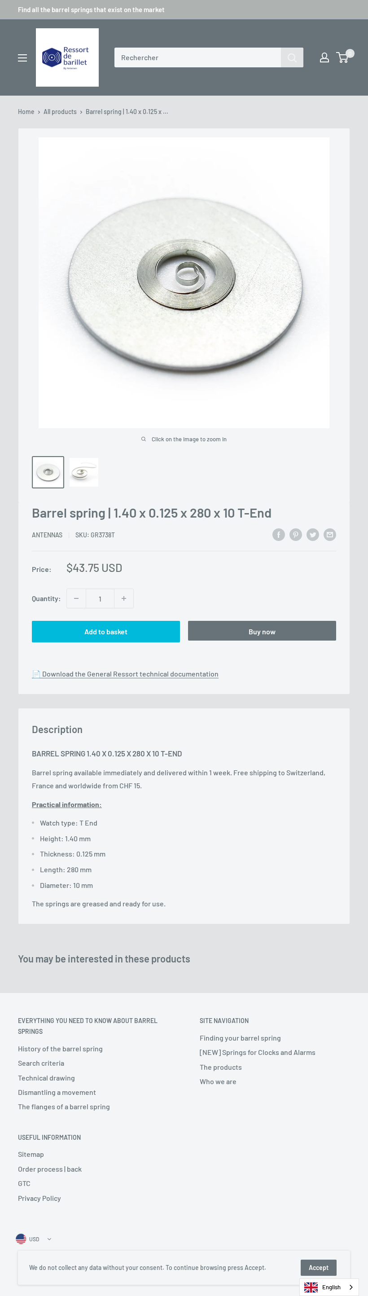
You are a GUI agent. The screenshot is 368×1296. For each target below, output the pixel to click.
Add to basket (105, 631)
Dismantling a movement (57, 1092)
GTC (24, 1183)
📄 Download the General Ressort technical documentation (125, 673)
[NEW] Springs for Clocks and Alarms (257, 1052)
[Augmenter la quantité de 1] (123, 598)
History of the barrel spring (60, 1048)
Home (26, 111)
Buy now (262, 631)
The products (221, 1067)
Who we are (218, 1081)
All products (60, 111)
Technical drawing (46, 1077)
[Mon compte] (324, 57)
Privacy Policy (39, 1198)
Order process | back (50, 1168)
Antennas (47, 535)
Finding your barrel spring (240, 1037)
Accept (319, 1267)
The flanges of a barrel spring (64, 1106)
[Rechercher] (292, 57)
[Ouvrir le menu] (22, 58)
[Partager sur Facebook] (278, 534)
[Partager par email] (330, 534)
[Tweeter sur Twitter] (313, 534)
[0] (342, 57)
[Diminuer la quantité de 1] (76, 598)
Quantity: (46, 598)
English (331, 1287)
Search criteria (41, 1063)
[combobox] (197, 57)
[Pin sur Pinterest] (295, 534)
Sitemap (31, 1154)
